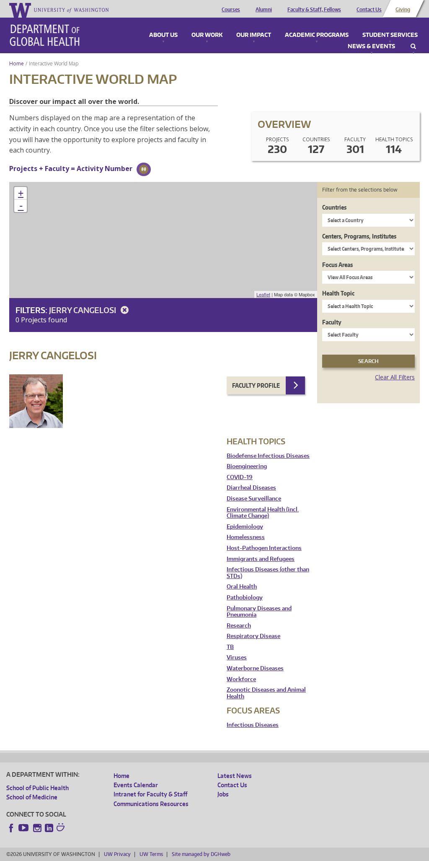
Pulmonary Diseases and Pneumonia (259, 611)
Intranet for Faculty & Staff (150, 794)
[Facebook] (11, 828)
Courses (231, 9)
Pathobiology (245, 597)
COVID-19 (240, 477)
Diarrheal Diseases (251, 488)
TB (230, 647)
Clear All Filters (395, 377)
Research (239, 625)
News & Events (371, 46)
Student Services (390, 35)
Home (16, 63)
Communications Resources (151, 803)
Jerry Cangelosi (83, 310)
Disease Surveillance (254, 498)
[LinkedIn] (49, 828)
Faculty (331, 322)
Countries (334, 207)
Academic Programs (317, 35)
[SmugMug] (62, 828)
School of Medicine (31, 797)
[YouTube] (24, 828)
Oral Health (242, 587)
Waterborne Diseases (255, 668)
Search (413, 46)
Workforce (241, 679)
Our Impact (253, 35)
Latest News (234, 775)
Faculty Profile (256, 385)
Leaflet (263, 294)
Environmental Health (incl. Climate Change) (263, 512)
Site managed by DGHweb (201, 854)
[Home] (44, 35)
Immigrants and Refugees (261, 559)
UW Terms (151, 854)
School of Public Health (37, 787)
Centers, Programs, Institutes (359, 236)
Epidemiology (245, 527)
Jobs (223, 794)
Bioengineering (247, 466)
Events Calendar (136, 784)
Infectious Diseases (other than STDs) (268, 572)
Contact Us (369, 9)
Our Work (206, 35)
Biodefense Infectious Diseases (268, 456)
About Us (163, 35)
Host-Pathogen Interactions (264, 548)
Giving (402, 9)
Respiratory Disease (253, 636)
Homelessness (246, 537)
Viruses (237, 657)
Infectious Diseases (253, 725)
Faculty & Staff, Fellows (314, 9)
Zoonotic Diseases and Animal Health (266, 693)
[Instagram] (37, 828)
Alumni (264, 9)
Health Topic (338, 293)
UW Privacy (117, 854)
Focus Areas (337, 264)
